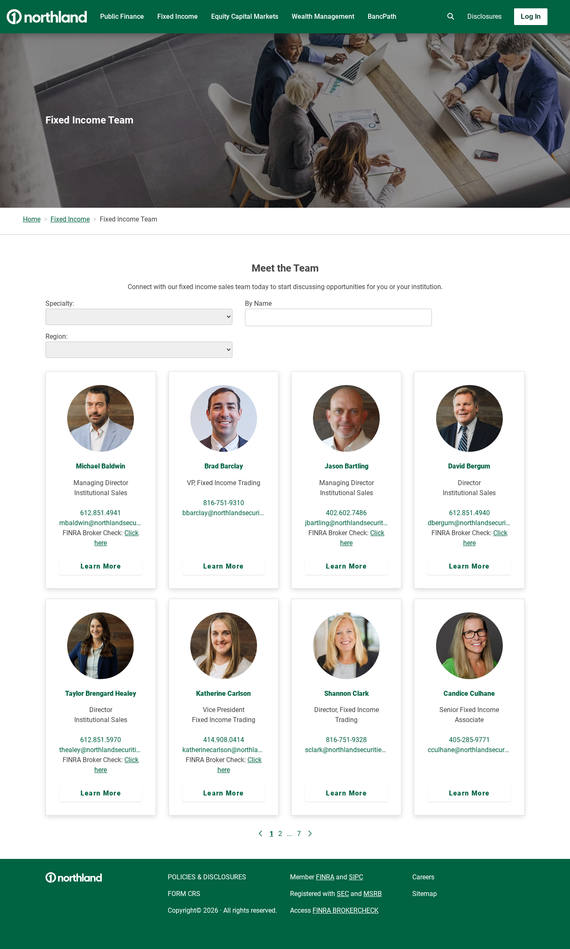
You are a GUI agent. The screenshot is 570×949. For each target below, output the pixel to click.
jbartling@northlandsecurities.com (346, 523)
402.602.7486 (346, 513)
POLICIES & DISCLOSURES (207, 877)
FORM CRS (184, 894)
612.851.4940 (469, 513)
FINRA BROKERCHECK (345, 910)
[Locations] (426, 17)
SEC (343, 894)
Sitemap (424, 894)
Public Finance (122, 16)
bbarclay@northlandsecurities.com (223, 513)
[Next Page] (309, 833)
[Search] (449, 17)
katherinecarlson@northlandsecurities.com (223, 750)
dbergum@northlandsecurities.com (469, 523)
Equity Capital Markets (244, 16)
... (289, 834)
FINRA (325, 877)
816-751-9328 (346, 740)
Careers (423, 877)
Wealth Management (323, 16)
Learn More (101, 566)
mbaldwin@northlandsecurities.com (100, 523)
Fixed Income (177, 16)
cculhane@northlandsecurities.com (469, 750)
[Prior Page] (260, 833)
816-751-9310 (223, 503)
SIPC (356, 877)
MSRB (372, 894)
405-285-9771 (469, 740)
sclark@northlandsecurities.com (346, 750)
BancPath (382, 16)
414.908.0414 (223, 740)
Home (31, 219)
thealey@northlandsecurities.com (100, 750)
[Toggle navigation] (504, 40)
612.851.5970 (100, 740)
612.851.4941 (100, 513)
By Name (258, 303)
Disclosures (484, 16)
